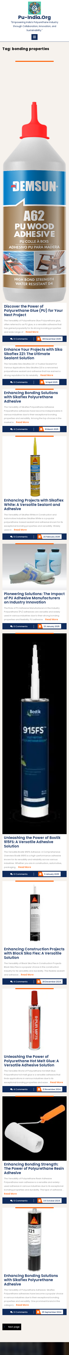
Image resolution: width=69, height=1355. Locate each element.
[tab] (34, 37)
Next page (14, 1326)
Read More (32, 332)
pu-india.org (34, 17)
